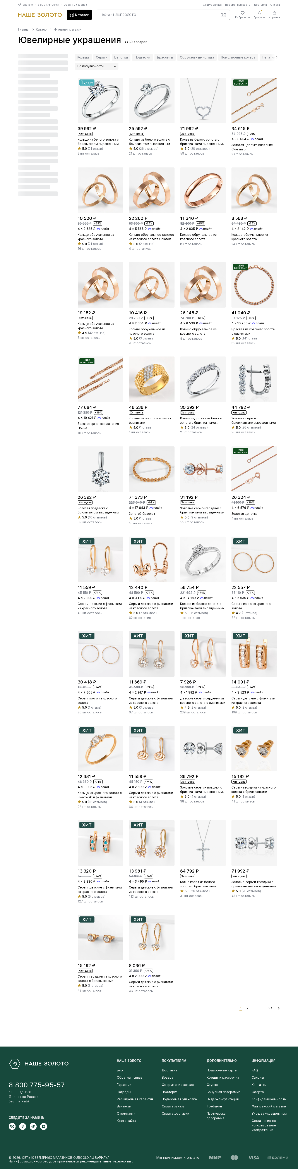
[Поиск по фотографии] (223, 14)
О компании (126, 1113)
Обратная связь (129, 1077)
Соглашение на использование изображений (264, 1125)
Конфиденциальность (269, 1099)
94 (270, 1008)
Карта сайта (126, 1121)
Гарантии (124, 1084)
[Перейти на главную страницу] (40, 15)
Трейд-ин (214, 1106)
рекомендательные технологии (106, 1161)
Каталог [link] (42, 29)
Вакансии (124, 1106)
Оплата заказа (173, 1106)
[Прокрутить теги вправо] (275, 57)
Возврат (168, 1077)
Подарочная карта (237, 4)
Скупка (212, 1084)
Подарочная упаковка (179, 1099)
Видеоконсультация (223, 1099)
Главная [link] (24, 29)
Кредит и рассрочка (223, 1077)
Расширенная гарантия (135, 1099)
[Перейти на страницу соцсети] (14, 1126)
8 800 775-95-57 (48, 4)
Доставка (260, 4)
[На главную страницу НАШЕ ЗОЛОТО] (39, 1064)
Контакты (259, 1084)
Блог (120, 1070)
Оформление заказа (178, 1084)
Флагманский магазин (269, 1106)
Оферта (258, 1092)
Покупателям (174, 1060)
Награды (124, 1092)
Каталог (82, 15)
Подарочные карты (222, 1070)
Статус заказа (212, 4)
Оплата (275, 4)
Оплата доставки (175, 1113)
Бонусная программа (224, 1092)
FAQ (255, 1070)
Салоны (258, 1077)
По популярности (90, 66)
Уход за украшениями (269, 1113)
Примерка (170, 1092)
